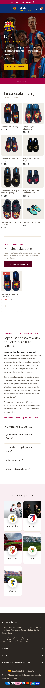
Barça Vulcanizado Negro (31, 159)
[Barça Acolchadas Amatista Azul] (33, 177)
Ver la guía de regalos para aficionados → (22, 418)
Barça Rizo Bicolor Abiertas (9, 295)
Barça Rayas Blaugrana (28, 127)
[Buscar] (35, 8)
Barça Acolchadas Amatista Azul (31, 191)
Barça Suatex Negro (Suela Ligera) (10, 191)
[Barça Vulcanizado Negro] (33, 145)
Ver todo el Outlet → (18, 264)
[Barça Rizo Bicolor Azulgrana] (11, 145)
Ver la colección (16, 67)
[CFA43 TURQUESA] (33, 209)
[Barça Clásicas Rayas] (11, 113)
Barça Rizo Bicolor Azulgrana (9, 159)
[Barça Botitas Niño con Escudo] (11, 209)
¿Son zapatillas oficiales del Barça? (20, 436)
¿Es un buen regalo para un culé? (19, 449)
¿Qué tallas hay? (14, 460)
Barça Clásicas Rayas (10, 126)
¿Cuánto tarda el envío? (18, 469)
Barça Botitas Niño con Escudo (11, 223)
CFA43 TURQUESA (31, 222)
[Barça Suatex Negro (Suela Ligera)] (11, 177)
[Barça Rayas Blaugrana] (33, 113)
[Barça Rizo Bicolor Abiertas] (11, 281)
